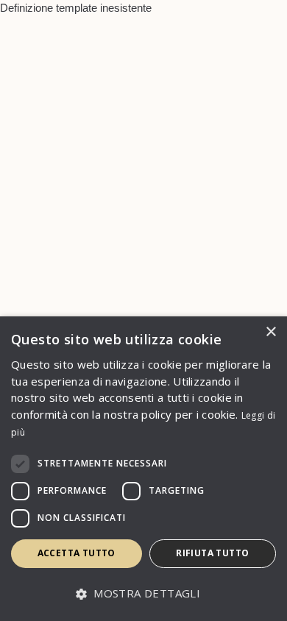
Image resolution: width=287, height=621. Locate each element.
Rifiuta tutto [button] (212, 553)
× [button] (270, 332)
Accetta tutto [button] (77, 553)
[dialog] (143, 468)
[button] (143, 594)
